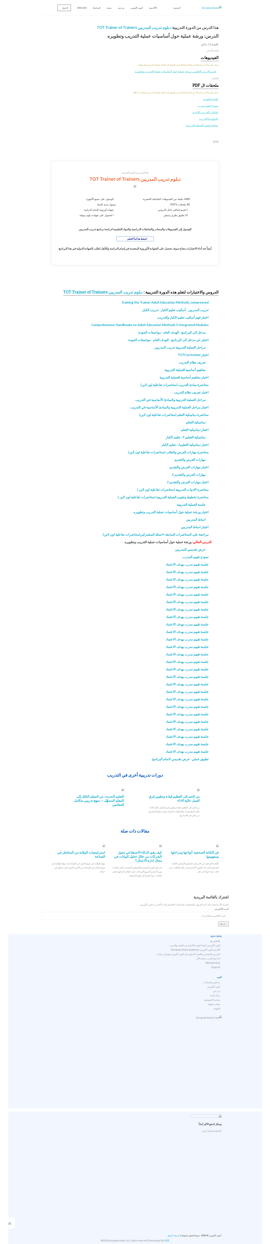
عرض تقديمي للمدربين (190, 549)
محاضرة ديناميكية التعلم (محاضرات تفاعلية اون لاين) (174, 414)
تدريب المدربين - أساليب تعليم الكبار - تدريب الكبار (175, 310)
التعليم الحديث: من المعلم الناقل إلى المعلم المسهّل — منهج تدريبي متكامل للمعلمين (99, 800)
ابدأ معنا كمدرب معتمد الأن (208, 958)
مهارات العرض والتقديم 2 (189, 474)
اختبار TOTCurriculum (193, 355)
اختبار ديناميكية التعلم (195, 429)
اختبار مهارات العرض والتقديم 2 (188, 482)
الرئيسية (177, 7)
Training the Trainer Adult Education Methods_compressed (165, 302)
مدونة (109, 7)
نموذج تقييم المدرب (195, 557)
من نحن (121, 7)
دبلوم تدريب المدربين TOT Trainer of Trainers (134, 27)
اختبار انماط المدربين (195, 527)
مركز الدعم (215, 995)
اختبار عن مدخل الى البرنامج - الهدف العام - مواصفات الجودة (168, 340)
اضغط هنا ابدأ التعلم (137, 238)
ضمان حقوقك (214, 1004)
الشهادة (216, 1008)
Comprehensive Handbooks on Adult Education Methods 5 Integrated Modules (150, 325)
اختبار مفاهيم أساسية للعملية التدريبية (184, 377)
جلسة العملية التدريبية (191, 504)
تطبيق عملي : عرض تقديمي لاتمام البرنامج (180, 759)
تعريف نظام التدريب (192, 362)
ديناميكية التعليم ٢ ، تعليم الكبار (186, 437)
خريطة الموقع (174, 1235)
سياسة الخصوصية (212, 999)
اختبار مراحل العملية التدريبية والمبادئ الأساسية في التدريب (169, 407)
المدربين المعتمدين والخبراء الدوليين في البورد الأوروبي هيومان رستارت (188, 954)
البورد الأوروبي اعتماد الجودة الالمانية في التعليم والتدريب (195, 945)
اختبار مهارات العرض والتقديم (189, 467)
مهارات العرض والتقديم (190, 459)
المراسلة (96, 7)
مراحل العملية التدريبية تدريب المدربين (180, 347)
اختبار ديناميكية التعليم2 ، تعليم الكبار (185, 444)
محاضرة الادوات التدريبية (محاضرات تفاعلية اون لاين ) (173, 489)
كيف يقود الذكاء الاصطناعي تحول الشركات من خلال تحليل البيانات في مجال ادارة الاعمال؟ (138, 856)
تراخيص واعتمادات (211, 982)
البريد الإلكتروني (221, 908)
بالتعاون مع (215, 940)
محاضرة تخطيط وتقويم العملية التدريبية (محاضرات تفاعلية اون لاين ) (163, 497)
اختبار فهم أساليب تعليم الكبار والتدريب (183, 317)
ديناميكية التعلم (196, 422)
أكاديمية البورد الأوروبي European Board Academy (195, 949)
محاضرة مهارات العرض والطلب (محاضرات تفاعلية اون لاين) (168, 452)
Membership (213, 962)
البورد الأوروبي (137, 7)
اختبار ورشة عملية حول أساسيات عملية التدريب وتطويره (171, 512)
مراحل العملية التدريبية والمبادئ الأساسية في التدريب (170, 400)
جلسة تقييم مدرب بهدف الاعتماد (187, 564)
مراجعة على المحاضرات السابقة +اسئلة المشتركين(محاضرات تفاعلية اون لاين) (156, 534)
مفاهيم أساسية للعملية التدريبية (185, 370)
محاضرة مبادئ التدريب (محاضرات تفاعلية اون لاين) (174, 385)
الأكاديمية (153, 7)
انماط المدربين (196, 519)
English (82, 7)
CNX (166, 1240)
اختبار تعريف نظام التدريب (191, 392)
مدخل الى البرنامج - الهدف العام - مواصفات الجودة (172, 332)
